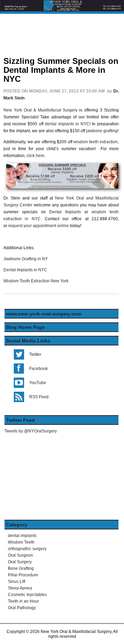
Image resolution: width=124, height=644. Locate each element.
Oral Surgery (20, 561)
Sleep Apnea (20, 588)
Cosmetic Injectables (27, 594)
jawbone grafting (101, 130)
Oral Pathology (22, 607)
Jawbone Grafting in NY (25, 258)
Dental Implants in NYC (25, 269)
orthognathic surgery (27, 548)
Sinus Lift (16, 581)
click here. (36, 155)
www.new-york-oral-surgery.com (43, 313)
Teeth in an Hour (23, 601)
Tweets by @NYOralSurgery (30, 431)
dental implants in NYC (67, 123)
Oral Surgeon (20, 555)
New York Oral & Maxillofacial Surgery (40, 110)
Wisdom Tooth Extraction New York (36, 281)
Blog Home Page (25, 327)
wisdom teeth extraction (95, 141)
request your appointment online (38, 225)
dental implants (22, 535)
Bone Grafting (21, 568)
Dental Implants (65, 211)
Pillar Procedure (23, 575)
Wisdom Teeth (21, 542)
